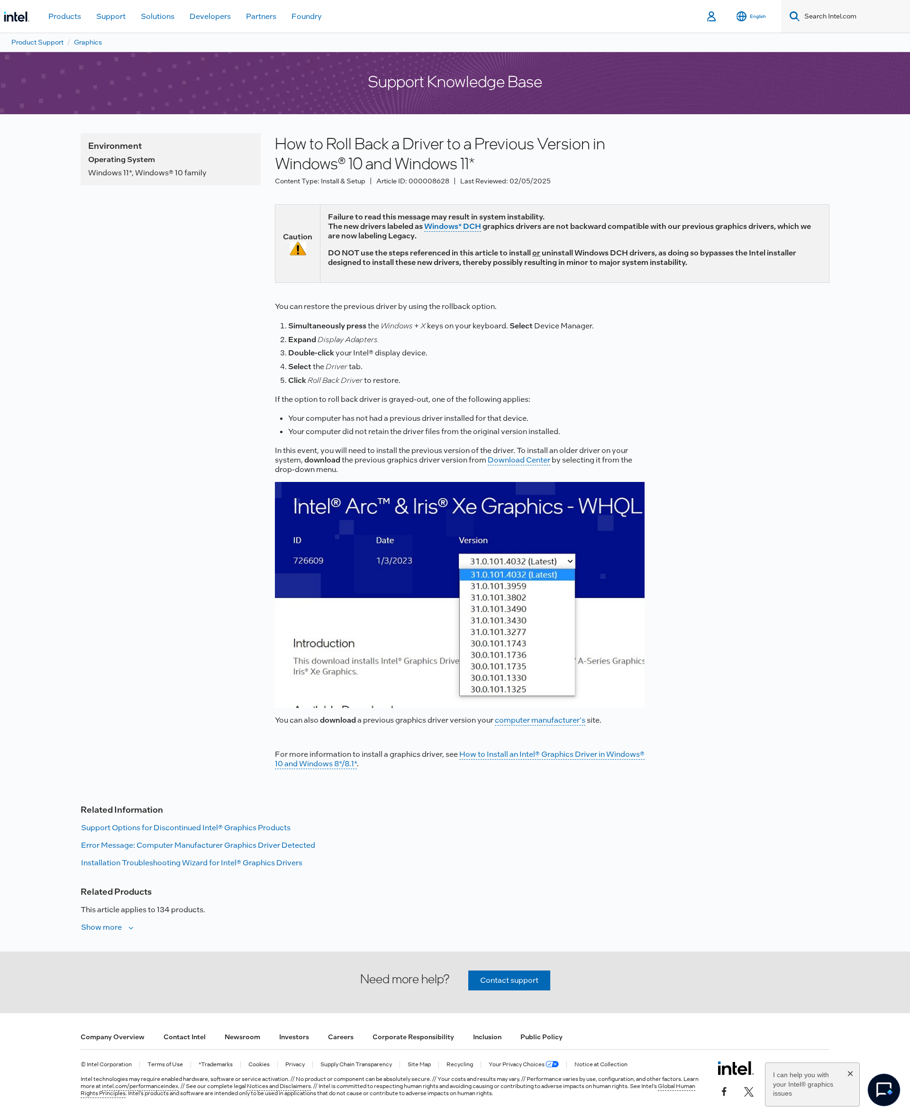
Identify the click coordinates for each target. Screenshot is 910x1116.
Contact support (509, 980)
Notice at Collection (601, 1064)
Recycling (459, 1064)
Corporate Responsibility (413, 1037)
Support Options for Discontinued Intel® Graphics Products (186, 828)
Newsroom (242, 1037)
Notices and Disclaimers (279, 1086)
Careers (341, 1037)
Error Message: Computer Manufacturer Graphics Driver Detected (198, 845)
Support (111, 16)
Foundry (306, 16)
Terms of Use (165, 1064)
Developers (210, 16)
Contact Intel (185, 1037)
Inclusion (487, 1037)
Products (64, 16)
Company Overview (113, 1037)
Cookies (259, 1064)
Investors (294, 1037)
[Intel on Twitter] (748, 1091)
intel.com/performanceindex (140, 1086)
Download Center (519, 460)
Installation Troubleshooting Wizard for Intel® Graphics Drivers (191, 863)
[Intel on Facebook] (724, 1091)
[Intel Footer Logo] (736, 1068)
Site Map (419, 1064)
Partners (261, 16)
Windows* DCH (452, 226)
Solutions (157, 16)
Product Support (37, 42)
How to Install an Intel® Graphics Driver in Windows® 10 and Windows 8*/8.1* (460, 759)
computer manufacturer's (540, 720)
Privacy (295, 1064)
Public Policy (541, 1037)
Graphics (88, 42)
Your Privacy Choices (517, 1064)
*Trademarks (216, 1064)
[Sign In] (712, 16)
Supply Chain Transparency (356, 1064)
